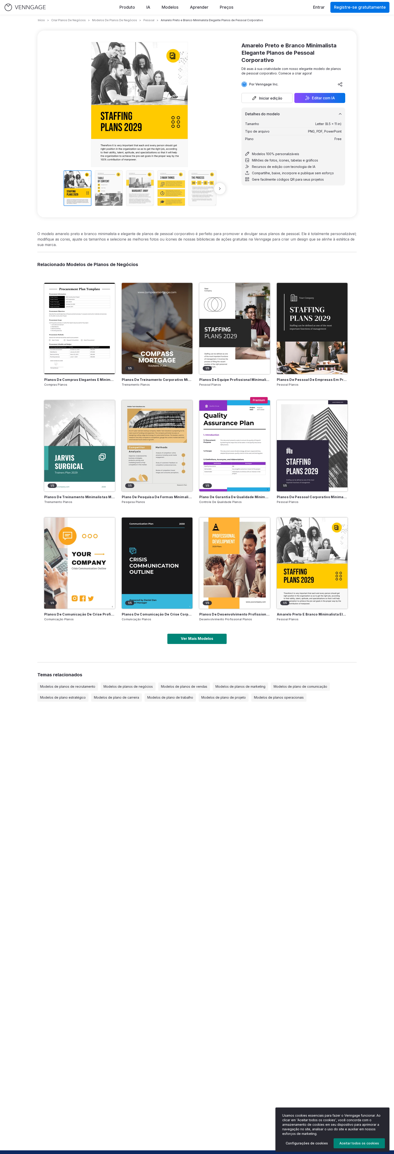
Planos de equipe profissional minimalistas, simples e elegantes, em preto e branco (234, 380)
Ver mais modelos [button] (197, 638)
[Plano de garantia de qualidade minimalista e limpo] (234, 445)
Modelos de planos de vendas (184, 686)
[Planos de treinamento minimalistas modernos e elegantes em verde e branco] (79, 445)
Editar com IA (323, 98)
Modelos (170, 7)
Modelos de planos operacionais (279, 697)
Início (41, 20)
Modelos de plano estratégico (63, 697)
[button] (267, 98)
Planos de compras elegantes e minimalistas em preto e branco (79, 380)
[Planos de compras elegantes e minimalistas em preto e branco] (79, 328)
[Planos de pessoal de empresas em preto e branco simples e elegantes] (312, 328)
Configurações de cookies (307, 1143)
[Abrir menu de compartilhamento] (340, 84)
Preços (226, 7)
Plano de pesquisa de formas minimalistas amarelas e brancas (157, 497)
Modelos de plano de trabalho (170, 697)
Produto (127, 7)
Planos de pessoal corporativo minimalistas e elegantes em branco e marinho (312, 497)
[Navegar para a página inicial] (25, 7)
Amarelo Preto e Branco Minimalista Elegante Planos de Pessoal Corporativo (312, 614)
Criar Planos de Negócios (68, 20)
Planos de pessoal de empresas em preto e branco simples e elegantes (312, 380)
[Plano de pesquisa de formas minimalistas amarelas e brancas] (157, 445)
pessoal (148, 20)
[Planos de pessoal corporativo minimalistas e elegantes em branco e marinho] (312, 445)
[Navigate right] (220, 188)
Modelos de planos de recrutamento (67, 686)
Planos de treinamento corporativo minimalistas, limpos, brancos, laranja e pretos (157, 380)
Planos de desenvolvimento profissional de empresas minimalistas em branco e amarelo (234, 614)
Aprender (199, 7)
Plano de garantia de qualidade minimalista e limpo (234, 497)
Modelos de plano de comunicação (300, 686)
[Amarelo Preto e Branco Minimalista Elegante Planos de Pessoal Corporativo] (312, 563)
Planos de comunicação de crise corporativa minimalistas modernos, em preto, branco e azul (157, 614)
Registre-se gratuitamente (360, 7)
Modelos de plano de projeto (223, 697)
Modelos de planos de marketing (240, 686)
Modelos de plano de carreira (116, 697)
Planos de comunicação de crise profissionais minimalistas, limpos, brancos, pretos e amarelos (79, 614)
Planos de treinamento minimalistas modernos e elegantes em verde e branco (79, 497)
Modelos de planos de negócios (128, 686)
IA (148, 7)
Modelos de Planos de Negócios (114, 20)
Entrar (319, 7)
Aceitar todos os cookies (359, 1143)
